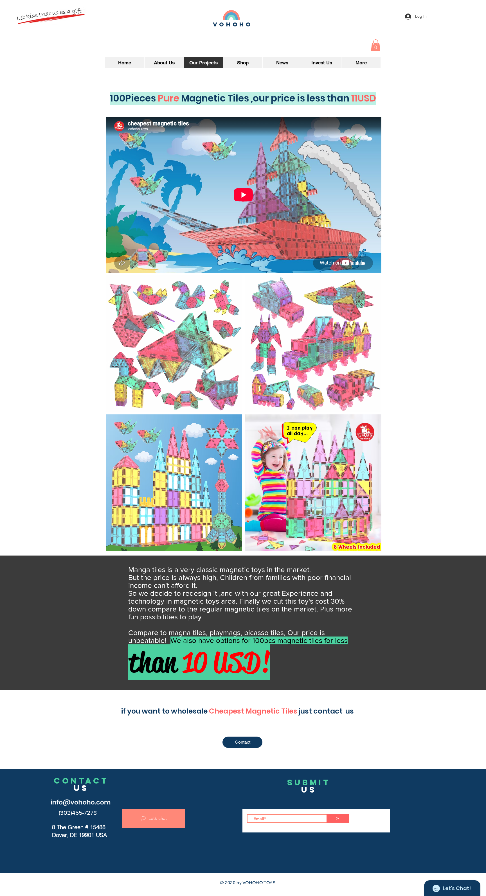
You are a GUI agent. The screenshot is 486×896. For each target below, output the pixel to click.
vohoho (233, 24)
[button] (376, 45)
